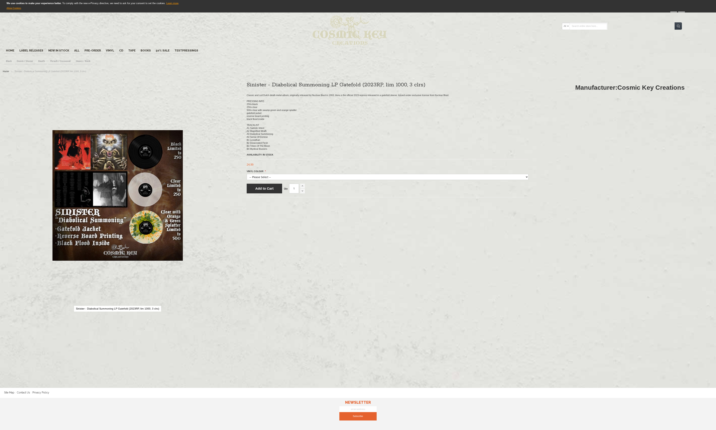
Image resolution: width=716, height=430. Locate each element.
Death (41, 61)
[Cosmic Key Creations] (351, 30)
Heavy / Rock (83, 61)
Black (9, 61)
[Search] (678, 26)
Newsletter (358, 402)
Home (6, 71)
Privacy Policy (40, 392)
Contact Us (23, 392)
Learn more (172, 3)
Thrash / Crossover (60, 61)
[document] (358, 6)
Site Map (9, 392)
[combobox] (566, 26)
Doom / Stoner (25, 61)
